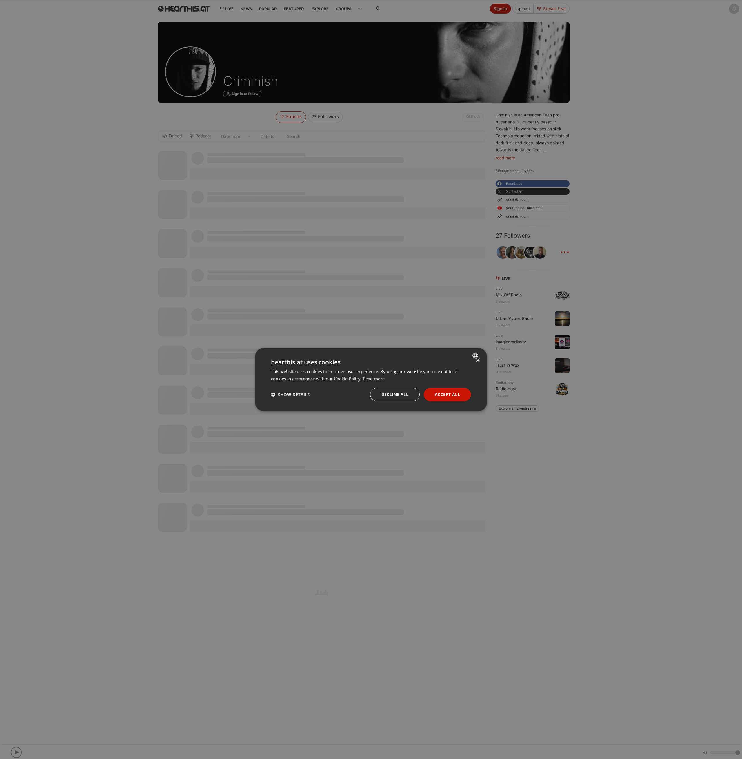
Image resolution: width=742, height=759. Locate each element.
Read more (374, 379)
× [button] (477, 360)
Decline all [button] (394, 394)
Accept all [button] (447, 394)
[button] (290, 394)
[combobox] (476, 356)
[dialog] (371, 379)
